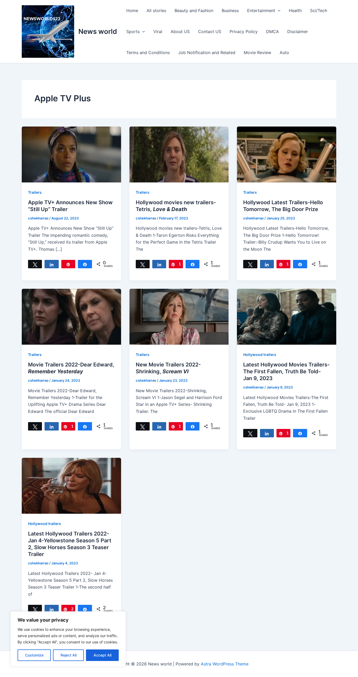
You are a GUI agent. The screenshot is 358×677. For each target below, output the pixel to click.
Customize (34, 655)
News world (97, 31)
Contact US (209, 31)
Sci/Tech (318, 10)
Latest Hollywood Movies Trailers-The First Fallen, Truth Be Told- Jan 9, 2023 (286, 371)
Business (230, 10)
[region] (68, 638)
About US (180, 31)
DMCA (272, 31)
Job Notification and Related (206, 52)
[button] (277, 10)
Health (295, 10)
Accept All (102, 655)
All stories (156, 10)
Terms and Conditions (148, 52)
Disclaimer (297, 31)
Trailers (35, 192)
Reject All (69, 655)
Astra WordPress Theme (224, 663)
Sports (133, 31)
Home (132, 10)
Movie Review (257, 52)
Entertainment (261, 10)
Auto (284, 52)
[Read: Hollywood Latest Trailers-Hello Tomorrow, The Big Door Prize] (286, 154)
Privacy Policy (244, 31)
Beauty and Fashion (194, 10)
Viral (157, 31)
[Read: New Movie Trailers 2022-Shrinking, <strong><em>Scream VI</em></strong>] (179, 316)
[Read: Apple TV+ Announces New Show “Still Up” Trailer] (71, 154)
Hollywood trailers (259, 354)
